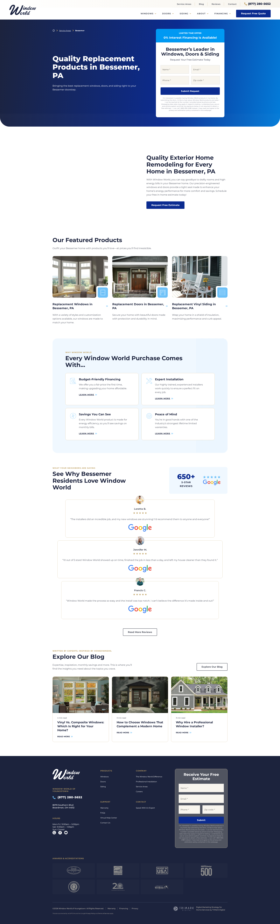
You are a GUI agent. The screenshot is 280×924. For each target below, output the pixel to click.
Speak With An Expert (145, 808)
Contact (232, 4)
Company (141, 771)
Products (106, 771)
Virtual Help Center (108, 818)
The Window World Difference (149, 777)
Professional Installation (146, 781)
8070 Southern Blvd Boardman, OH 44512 (63, 806)
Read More (63, 736)
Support (105, 802)
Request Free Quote (253, 13)
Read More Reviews (140, 632)
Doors (166, 13)
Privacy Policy (90, 913)
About (201, 13)
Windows (147, 13)
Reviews (216, 4)
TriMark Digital (218, 910)
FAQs (102, 813)
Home (53, 30)
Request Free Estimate (165, 205)
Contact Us (105, 823)
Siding (184, 13)
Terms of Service (104, 913)
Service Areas (184, 4)
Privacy (135, 908)
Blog (201, 4)
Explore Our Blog (212, 666)
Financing (221, 13)
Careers (139, 791)
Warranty (104, 808)
